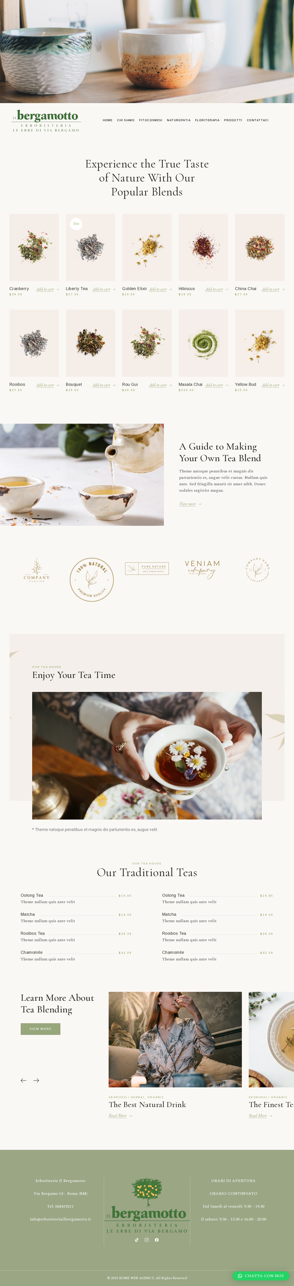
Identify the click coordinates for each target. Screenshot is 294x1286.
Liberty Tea (77, 288)
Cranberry (19, 288)
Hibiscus (187, 288)
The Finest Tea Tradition (149, 1104)
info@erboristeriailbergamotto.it (60, 1219)
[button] (23, 1080)
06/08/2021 (118, 1097)
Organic (139, 1097)
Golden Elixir (134, 288)
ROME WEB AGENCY (136, 1278)
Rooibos (17, 384)
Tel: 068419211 (60, 1206)
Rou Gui (130, 384)
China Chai (246, 288)
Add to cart (45, 289)
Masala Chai (191, 384)
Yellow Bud (245, 384)
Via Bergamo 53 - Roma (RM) (61, 1193)
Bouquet (74, 384)
